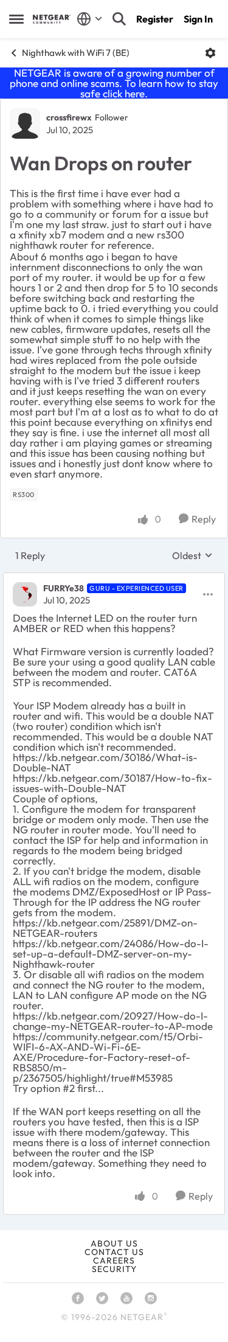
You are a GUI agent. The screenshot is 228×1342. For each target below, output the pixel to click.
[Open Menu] (210, 52)
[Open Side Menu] (16, 19)
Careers (114, 1260)
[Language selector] (90, 19)
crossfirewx (69, 117)
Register (154, 19)
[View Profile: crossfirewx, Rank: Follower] (25, 123)
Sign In (198, 19)
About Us (114, 1243)
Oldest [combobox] (192, 555)
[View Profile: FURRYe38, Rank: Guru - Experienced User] (25, 594)
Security (114, 1269)
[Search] (119, 19)
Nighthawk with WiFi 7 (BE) (76, 52)
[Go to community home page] (52, 19)
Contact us (114, 1251)
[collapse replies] (114, 578)
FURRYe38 (63, 588)
